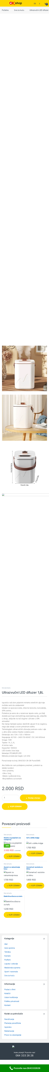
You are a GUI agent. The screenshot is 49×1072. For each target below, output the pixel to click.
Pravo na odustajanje (12, 1035)
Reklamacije (9, 1031)
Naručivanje (9, 1019)
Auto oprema (9, 948)
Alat (5, 944)
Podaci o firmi (9, 989)
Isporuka (7, 1027)
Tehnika (7, 952)
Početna (5, 10)
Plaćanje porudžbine (12, 1023)
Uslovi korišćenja (11, 997)
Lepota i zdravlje (11, 964)
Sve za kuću (19, 10)
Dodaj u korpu (34, 798)
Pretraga (35, 3)
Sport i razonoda (11, 971)
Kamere (7, 956)
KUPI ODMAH (15, 806)
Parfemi (7, 960)
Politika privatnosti (11, 1001)
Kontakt (7, 1005)
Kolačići (7, 993)
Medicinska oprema (12, 968)
